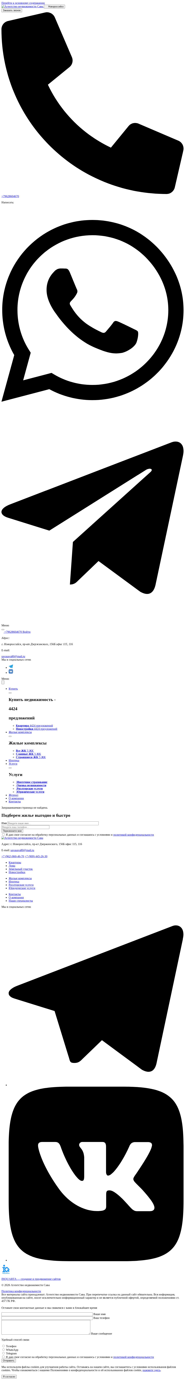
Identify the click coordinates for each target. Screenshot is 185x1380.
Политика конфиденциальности (21, 1291)
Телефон (11, 1346)
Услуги (13, 763)
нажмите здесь (151, 1370)
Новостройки (17, 872)
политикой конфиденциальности (133, 834)
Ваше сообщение (101, 1333)
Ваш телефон (101, 1317)
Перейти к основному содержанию (23, 3)
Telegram (11, 1353)
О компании (16, 798)
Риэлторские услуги (21, 884)
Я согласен (9, 1376)
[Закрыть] (10, 692)
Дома (12, 865)
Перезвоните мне (12, 831)
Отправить (8, 1360)
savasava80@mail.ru (13, 656)
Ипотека (14, 760)
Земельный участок (21, 868)
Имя (4, 823)
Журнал (13, 795)
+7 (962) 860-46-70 (12, 856)
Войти (27, 631)
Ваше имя (99, 1314)
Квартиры (15, 862)
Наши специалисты (21, 900)
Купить (13, 688)
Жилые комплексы (20, 732)
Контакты (15, 801)
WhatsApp (12, 1349)
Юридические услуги (22, 888)
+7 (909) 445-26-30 (36, 856)
